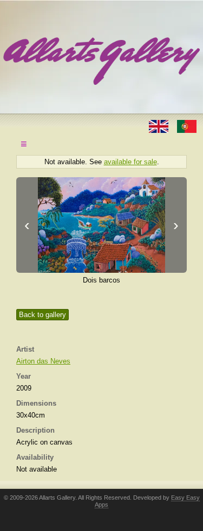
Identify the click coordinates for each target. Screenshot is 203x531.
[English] (160, 126)
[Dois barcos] (101, 224)
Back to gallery (42, 315)
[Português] (187, 126)
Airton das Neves (43, 361)
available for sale (130, 162)
